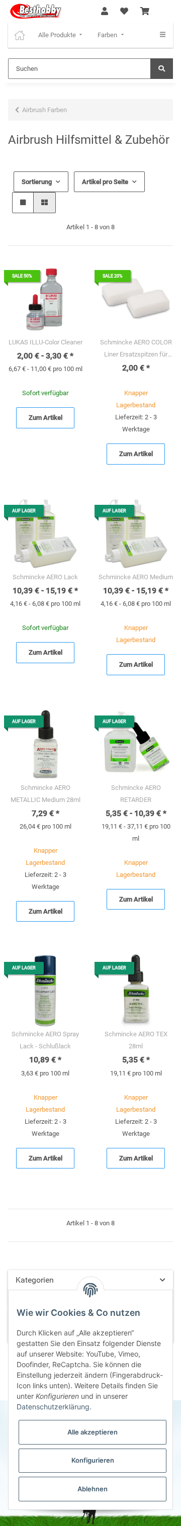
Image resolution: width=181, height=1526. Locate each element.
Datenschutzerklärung (53, 1406)
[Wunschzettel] (124, 11)
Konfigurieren (92, 1460)
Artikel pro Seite (105, 182)
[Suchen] (161, 68)
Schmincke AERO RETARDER (136, 793)
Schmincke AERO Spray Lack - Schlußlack (45, 1040)
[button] (104, 11)
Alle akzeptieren (92, 1432)
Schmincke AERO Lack (45, 577)
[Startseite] (19, 35)
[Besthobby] (35, 11)
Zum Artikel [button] (45, 417)
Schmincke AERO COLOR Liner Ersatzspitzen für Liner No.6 (136, 349)
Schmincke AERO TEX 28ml (136, 1040)
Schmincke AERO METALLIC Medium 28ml (45, 793)
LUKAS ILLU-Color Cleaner (45, 342)
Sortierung (37, 182)
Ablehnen (92, 1489)
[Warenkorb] (144, 11)
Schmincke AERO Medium (136, 577)
